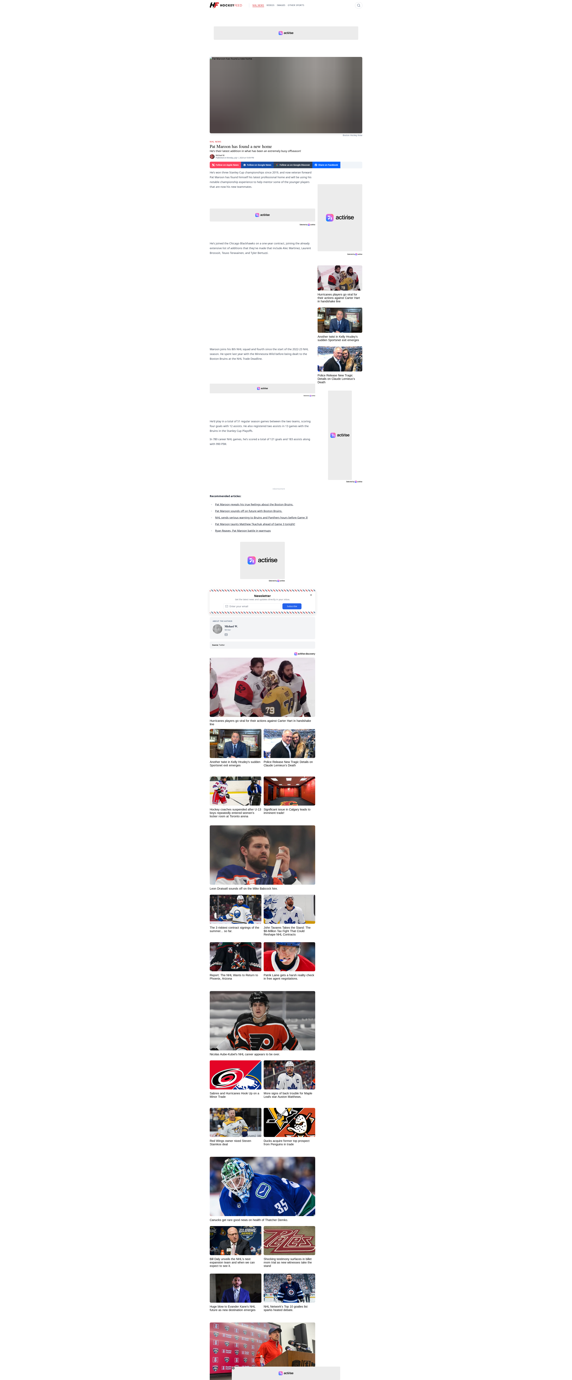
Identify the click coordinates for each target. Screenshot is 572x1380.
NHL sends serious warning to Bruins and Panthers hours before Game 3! (261, 517)
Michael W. (220, 155)
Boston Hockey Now (352, 135)
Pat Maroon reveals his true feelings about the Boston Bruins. (254, 504)
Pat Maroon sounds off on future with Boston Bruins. (248, 511)
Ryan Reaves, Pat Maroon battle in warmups (243, 530)
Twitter (222, 645)
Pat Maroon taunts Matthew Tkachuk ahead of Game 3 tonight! (255, 524)
